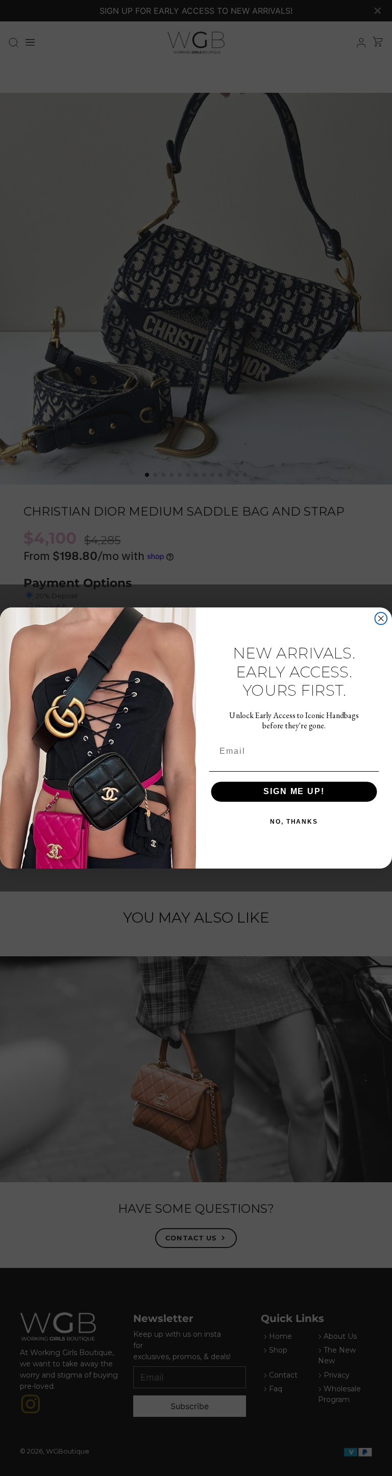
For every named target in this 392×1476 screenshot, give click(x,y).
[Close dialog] (381, 619)
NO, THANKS (294, 821)
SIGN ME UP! (293, 791)
